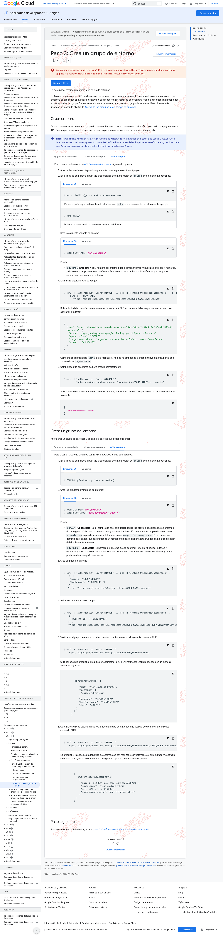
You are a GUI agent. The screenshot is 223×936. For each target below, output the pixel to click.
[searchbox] (20, 29)
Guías (25, 19)
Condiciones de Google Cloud (122, 923)
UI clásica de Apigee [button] (94, 156)
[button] (20, 37)
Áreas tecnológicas (53, 3)
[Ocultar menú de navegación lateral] (37, 930)
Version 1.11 (61, 83)
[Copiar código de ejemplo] (172, 191)
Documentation (66, 46)
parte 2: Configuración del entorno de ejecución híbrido (121, 829)
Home (53, 46)
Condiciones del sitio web (94, 923)
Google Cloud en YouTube (190, 907)
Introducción (10, 19)
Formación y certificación (146, 912)
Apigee (54, 13)
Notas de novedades (99, 902)
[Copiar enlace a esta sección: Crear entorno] (78, 119)
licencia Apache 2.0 (68, 865)
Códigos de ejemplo (143, 902)
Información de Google (55, 923)
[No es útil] (178, 45)
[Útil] (173, 45)
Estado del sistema (98, 907)
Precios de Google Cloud (56, 897)
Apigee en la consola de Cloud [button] (67, 156)
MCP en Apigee (90, 19)
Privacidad (74, 923)
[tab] (66, 156)
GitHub (137, 892)
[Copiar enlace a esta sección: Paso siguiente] (78, 822)
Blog (180, 892)
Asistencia (56, 19)
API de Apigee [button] (117, 156)
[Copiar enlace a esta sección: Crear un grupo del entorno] (100, 431)
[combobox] (147, 3)
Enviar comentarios (166, 53)
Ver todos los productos (55, 892)
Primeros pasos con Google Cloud (150, 897)
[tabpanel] (115, 290)
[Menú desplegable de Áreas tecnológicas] (66, 3)
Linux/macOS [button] (69, 184)
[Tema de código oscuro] (168, 191)
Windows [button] (86, 184)
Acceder (215, 3)
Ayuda (92, 897)
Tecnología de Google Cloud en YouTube (197, 912)
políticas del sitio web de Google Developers (136, 865)
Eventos (182, 897)
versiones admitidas (135, 73)
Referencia (39, 19)
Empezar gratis (208, 13)
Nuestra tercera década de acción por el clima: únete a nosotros (76, 929)
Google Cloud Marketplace (56, 902)
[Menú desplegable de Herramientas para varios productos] (114, 3)
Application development (27, 13)
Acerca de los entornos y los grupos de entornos (110, 107)
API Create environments (97, 164)
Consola (173, 3)
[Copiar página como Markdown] (64, 60)
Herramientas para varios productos (92, 3)
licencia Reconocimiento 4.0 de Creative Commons (138, 862)
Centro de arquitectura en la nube (150, 907)
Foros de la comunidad (100, 892)
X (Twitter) (183, 902)
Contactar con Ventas (54, 907)
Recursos (72, 19)
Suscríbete (187, 929)
